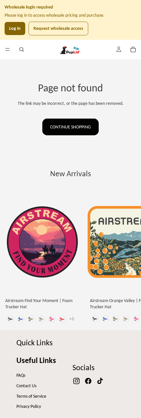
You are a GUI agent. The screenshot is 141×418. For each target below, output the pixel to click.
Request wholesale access (58, 28)
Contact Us (26, 386)
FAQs (20, 375)
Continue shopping (70, 127)
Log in (15, 28)
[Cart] (133, 49)
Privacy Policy (28, 406)
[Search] (21, 49)
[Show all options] (71, 319)
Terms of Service (31, 396)
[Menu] (7, 49)
